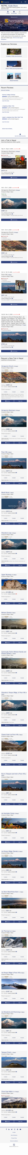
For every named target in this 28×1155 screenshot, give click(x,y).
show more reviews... (7, 128)
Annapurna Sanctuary (8, 151)
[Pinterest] (18, 1129)
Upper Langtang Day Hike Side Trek (12, 117)
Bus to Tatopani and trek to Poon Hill (13, 774)
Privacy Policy (14, 1138)
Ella (10, 96)
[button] (21, 2)
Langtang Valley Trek (8, 106)
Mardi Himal (5, 492)
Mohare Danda (6, 612)
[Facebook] (6, 1129)
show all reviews (5, 90)
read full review (5, 101)
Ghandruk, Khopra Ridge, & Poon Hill (13, 692)
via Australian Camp (7, 813)
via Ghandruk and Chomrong (10, 1012)
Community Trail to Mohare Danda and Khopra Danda (13, 652)
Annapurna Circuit (7, 232)
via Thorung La (6, 931)
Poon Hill (4, 274)
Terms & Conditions (14, 1141)
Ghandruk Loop (6, 533)
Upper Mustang (6, 574)
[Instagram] (15, 1129)
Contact (14, 1132)
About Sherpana (14, 1135)
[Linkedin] (9, 1129)
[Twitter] (12, 1129)
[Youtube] (21, 1129)
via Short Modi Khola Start (9, 892)
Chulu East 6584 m (7, 1091)
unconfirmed (16, 148)
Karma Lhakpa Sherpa (8, 94)
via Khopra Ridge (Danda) (9, 851)
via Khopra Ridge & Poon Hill (10, 973)
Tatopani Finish (6, 1052)
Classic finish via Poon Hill (9, 734)
